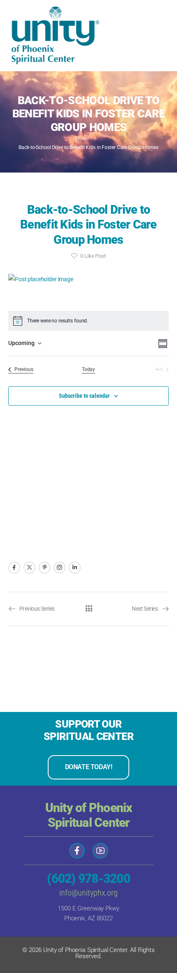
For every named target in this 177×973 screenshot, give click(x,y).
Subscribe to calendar (84, 395)
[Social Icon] (14, 568)
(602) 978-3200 (88, 878)
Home (82, 138)
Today (88, 369)
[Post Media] (88, 279)
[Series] (88, 608)
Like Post (92, 256)
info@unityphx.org (88, 893)
